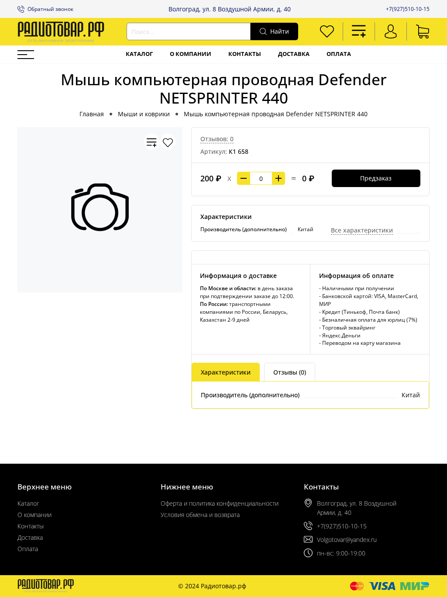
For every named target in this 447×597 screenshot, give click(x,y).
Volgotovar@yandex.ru (347, 539)
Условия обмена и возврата (200, 514)
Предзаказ (376, 178)
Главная (91, 114)
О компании (190, 54)
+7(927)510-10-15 (408, 9)
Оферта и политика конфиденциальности (220, 503)
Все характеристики (362, 230)
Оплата (339, 54)
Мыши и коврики (144, 114)
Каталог (139, 54)
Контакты (244, 54)
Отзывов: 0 (217, 139)
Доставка (293, 54)
